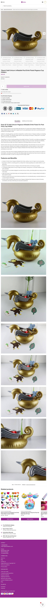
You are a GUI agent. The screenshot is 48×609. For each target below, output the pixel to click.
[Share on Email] (11, 113)
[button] (5, 86)
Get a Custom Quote (15, 102)
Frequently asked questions (7, 573)
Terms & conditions (5, 564)
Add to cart (26, 86)
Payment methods (5, 575)
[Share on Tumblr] (15, 113)
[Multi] (3, 80)
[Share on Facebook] (4, 113)
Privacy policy (4, 566)
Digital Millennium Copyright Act (8, 563)
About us (3, 558)
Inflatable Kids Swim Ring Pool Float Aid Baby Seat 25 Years (30, 513)
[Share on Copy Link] (18, 113)
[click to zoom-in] (23, 33)
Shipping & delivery (5, 576)
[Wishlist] (17, 494)
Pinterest (3, 588)
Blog (2, 559)
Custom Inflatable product (6, 580)
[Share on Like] (2, 113)
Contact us (3, 561)
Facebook (3, 586)
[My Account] (42, 2)
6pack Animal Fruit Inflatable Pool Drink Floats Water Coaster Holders (10, 513)
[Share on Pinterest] (9, 113)
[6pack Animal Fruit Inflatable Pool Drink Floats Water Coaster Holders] (10, 501)
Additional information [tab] (27, 121)
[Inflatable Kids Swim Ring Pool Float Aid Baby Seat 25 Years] (30, 501)
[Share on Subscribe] (13, 113)
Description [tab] (17, 121)
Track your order (4, 571)
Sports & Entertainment (8, 9)
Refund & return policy (6, 578)
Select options (10, 519)
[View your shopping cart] (45, 2)
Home (2, 9)
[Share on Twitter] (6, 113)
